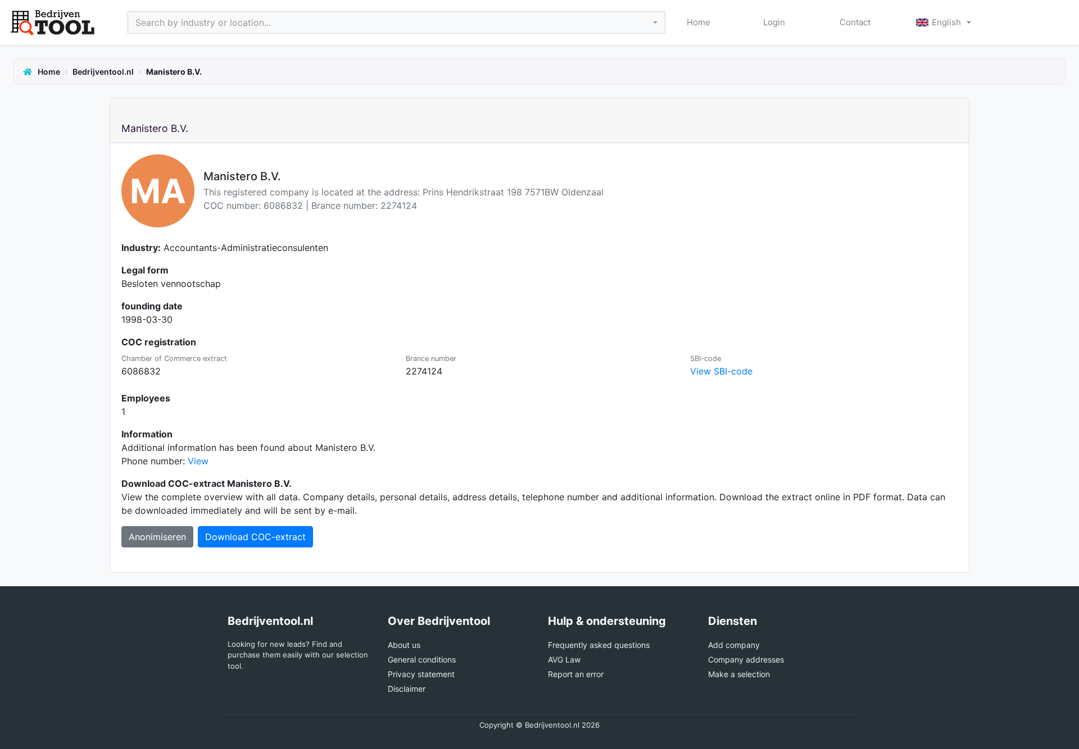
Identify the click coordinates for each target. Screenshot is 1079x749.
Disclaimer (406, 688)
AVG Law (564, 659)
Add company (734, 645)
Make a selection (739, 674)
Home (698, 22)
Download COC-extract (255, 536)
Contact (855, 22)
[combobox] (396, 22)
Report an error (576, 674)
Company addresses (746, 659)
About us (404, 645)
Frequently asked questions (599, 645)
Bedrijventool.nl (103, 71)
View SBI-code (721, 371)
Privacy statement (421, 674)
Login (774, 22)
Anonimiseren (157, 536)
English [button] (946, 22)
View (198, 461)
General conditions (422, 659)
